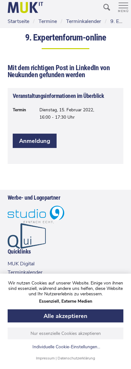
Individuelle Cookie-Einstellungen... (66, 347)
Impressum (45, 358)
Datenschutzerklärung (76, 358)
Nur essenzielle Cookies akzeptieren (66, 333)
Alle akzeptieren (65, 316)
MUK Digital (21, 263)
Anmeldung (34, 141)
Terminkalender (25, 272)
